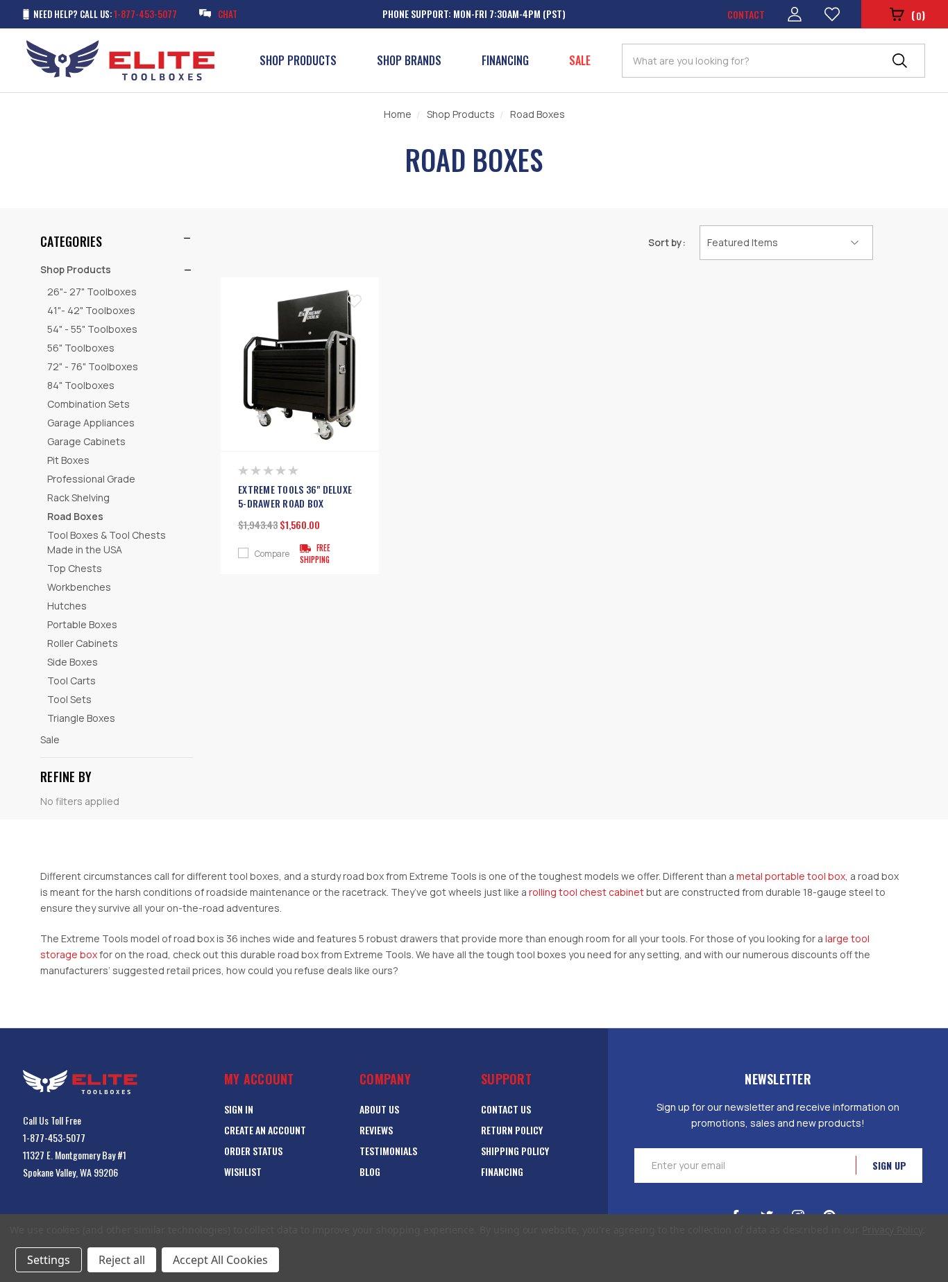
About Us (379, 1109)
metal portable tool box (790, 876)
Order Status (253, 1150)
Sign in (238, 1109)
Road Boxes (75, 516)
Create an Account (265, 1130)
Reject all (122, 1259)
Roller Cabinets (82, 643)
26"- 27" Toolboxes (92, 291)
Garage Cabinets (86, 441)
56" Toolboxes (81, 347)
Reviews (376, 1130)
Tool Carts (71, 680)
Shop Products (298, 60)
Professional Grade (91, 478)
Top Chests (74, 568)
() (918, 15)
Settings (48, 1259)
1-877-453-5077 (54, 1137)
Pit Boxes (68, 460)
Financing (505, 60)
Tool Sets (69, 699)
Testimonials (388, 1150)
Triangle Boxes (81, 718)
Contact (746, 14)
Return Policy (512, 1130)
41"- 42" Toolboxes (91, 310)
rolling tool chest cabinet (586, 892)
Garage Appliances (91, 422)
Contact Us (506, 1109)
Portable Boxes (82, 624)
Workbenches (79, 587)
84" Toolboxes (81, 385)
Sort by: (667, 242)
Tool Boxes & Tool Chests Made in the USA (106, 542)
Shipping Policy (515, 1150)
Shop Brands (409, 60)
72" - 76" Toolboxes (92, 366)
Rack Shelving (78, 497)
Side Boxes (72, 661)
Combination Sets (88, 403)
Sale (580, 60)
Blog (369, 1171)
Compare (272, 554)
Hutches (67, 605)
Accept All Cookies (220, 1259)
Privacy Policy (892, 1229)
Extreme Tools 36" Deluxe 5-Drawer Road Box (295, 496)
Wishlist (243, 1171)
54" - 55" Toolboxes (92, 329)
